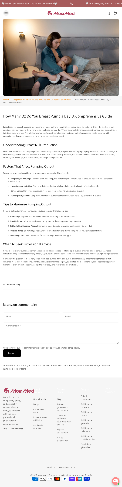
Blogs (36, 404)
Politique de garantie (86, 422)
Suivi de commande (86, 398)
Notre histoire (39, 399)
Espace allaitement (62, 431)
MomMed (42, 475)
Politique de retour (86, 414)
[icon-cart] (115, 13)
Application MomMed (38, 427)
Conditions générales (86, 446)
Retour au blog (13, 284)
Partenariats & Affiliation (40, 419)
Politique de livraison (86, 406)
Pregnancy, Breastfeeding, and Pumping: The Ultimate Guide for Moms (42, 99)
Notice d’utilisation (62, 439)
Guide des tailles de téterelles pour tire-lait (64, 420)
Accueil (6, 99)
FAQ (59, 399)
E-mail (69, 316)
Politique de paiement (86, 430)
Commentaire (13, 325)
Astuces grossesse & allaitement (62, 407)
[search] (108, 13)
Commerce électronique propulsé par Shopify (70, 475)
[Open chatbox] (115, 481)
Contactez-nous (38, 411)
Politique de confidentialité (88, 438)
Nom (9, 316)
